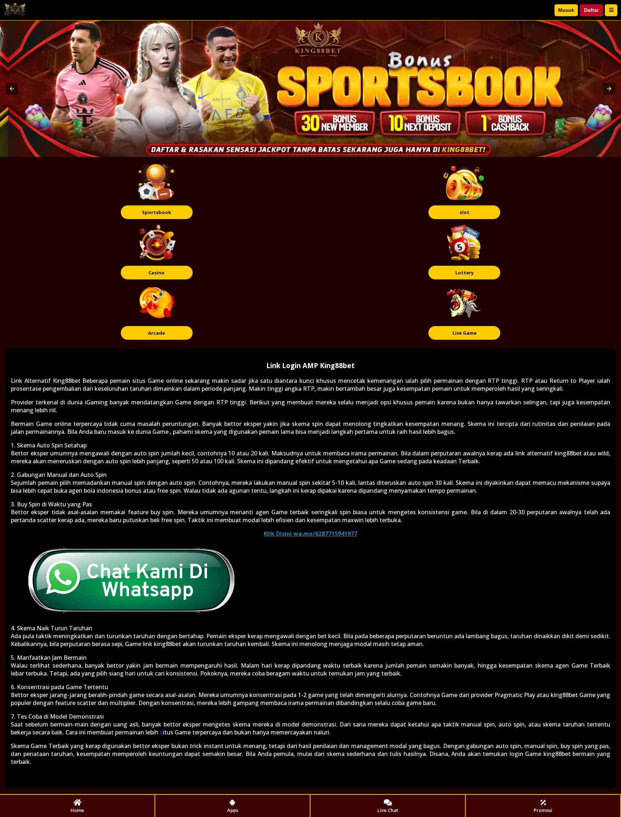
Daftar (591, 10)
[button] (12, 89)
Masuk (566, 10)
